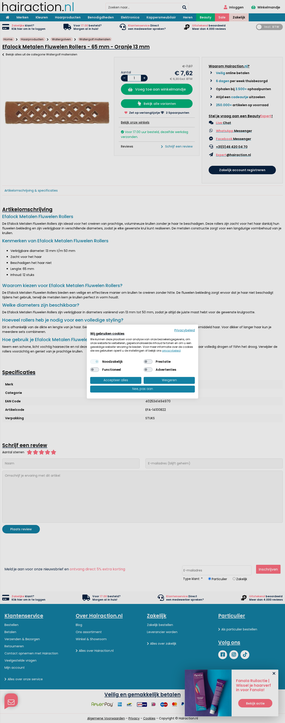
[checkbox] (94, 361)
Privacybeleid (184, 330)
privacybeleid (171, 350)
